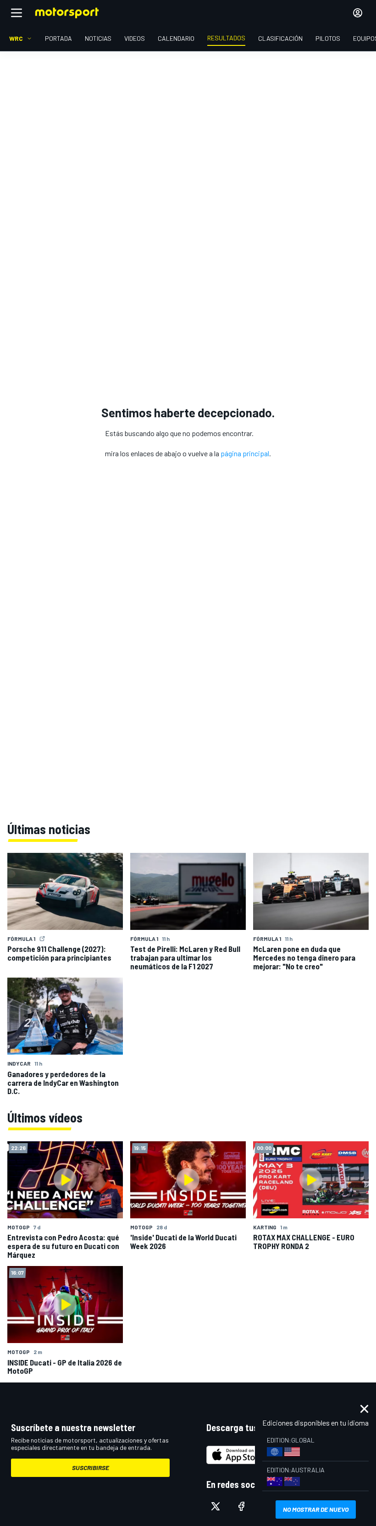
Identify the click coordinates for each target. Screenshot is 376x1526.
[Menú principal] (16, 13)
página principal (245, 453)
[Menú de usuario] (357, 13)
